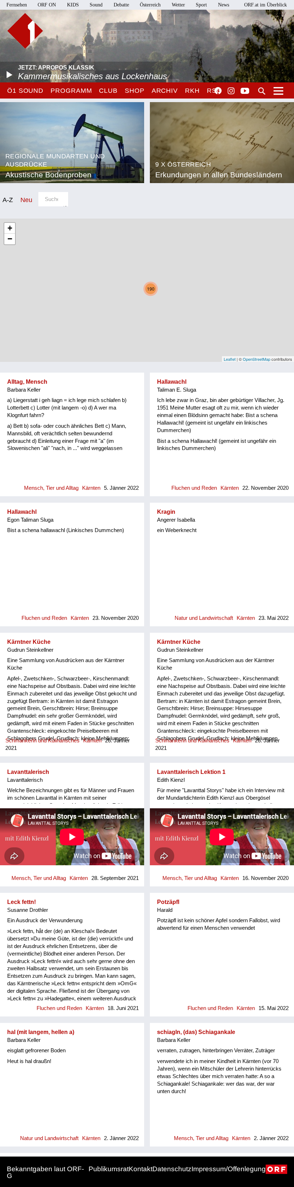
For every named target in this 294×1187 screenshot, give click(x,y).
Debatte (121, 5)
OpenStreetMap (256, 359)
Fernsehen (16, 5)
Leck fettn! (21, 902)
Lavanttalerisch (28, 772)
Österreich (150, 5)
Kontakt (140, 1169)
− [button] (10, 238)
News (223, 5)
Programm (71, 90)
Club (108, 90)
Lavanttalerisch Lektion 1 (191, 772)
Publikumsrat (109, 1169)
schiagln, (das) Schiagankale (196, 1032)
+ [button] (10, 228)
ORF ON (47, 5)
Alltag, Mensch (27, 382)
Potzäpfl (168, 902)
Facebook (218, 90)
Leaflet (230, 359)
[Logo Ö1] (25, 31)
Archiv (165, 90)
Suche (261, 91)
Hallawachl (171, 382)
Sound (96, 5)
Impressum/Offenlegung (228, 1169)
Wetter (178, 5)
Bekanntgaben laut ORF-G (45, 1172)
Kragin (166, 512)
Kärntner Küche (29, 642)
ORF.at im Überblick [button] (265, 5)
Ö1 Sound (25, 90)
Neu (26, 200)
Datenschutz (171, 1169)
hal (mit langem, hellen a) (40, 1032)
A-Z (8, 200)
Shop (134, 90)
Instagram (231, 91)
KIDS (73, 5)
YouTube (245, 91)
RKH (192, 90)
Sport (201, 5)
